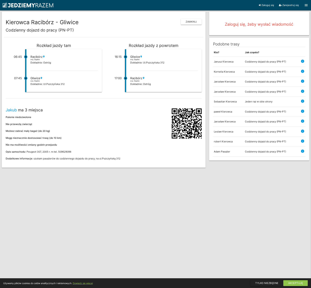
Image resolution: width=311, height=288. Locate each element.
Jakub (11, 109)
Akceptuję (295, 283)
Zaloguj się (267, 5)
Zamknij (191, 21)
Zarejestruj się (290, 5)
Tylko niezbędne (266, 283)
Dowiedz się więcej (83, 283)
